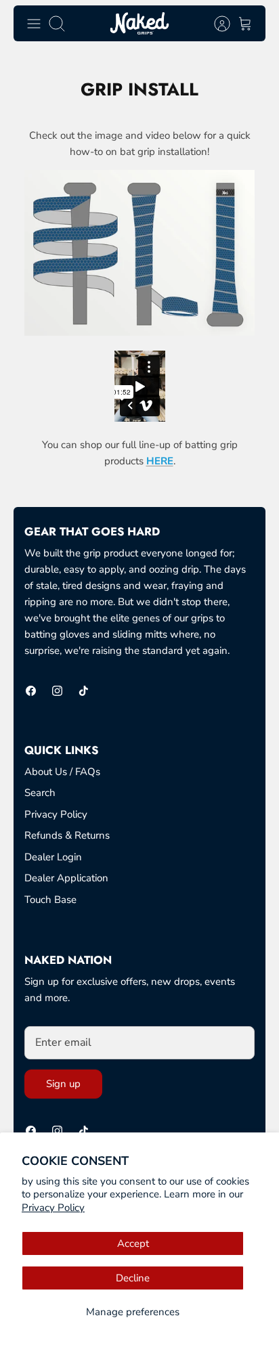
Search (40, 792)
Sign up (63, 1083)
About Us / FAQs (62, 771)
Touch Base (50, 899)
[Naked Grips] (139, 23)
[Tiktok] (83, 691)
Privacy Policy (53, 1207)
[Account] (215, 24)
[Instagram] (57, 691)
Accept (133, 1243)
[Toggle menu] (34, 24)
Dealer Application (66, 878)
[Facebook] (31, 691)
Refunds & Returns (67, 835)
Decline (133, 1278)
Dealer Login (53, 857)
